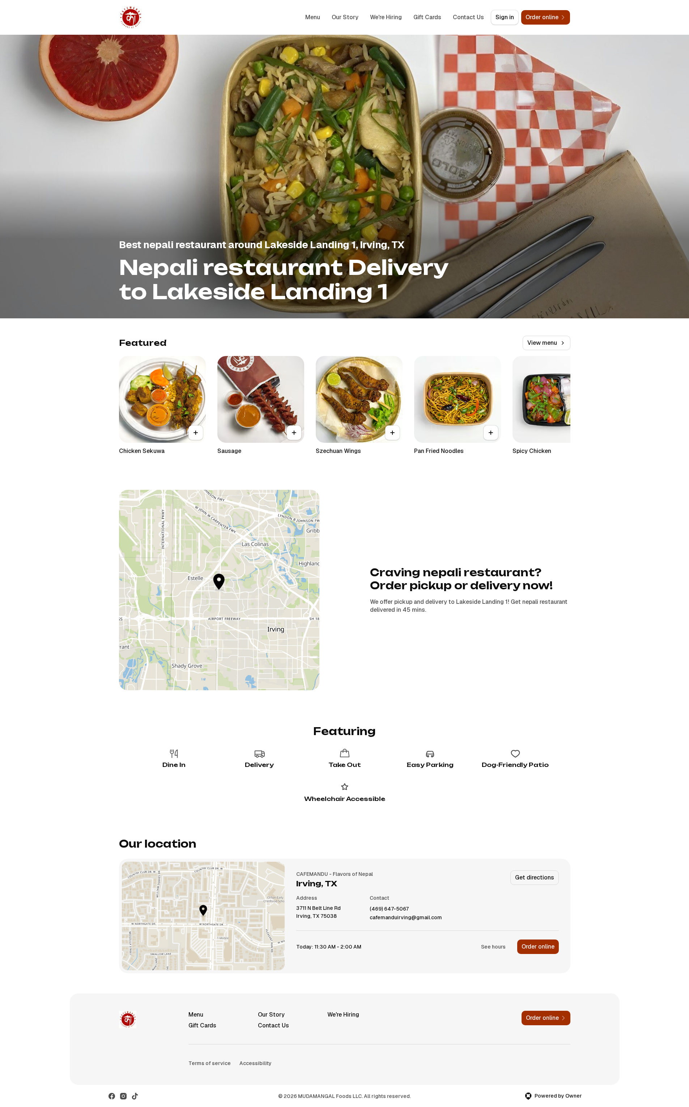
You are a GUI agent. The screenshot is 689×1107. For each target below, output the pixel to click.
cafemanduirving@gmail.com (406, 917)
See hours (493, 946)
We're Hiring (386, 17)
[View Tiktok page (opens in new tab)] (135, 1096)
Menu (312, 17)
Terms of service (209, 1063)
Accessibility (255, 1063)
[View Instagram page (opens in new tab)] (123, 1096)
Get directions (534, 877)
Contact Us (468, 17)
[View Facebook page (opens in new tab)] (111, 1096)
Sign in (505, 17)
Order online (538, 946)
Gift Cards (427, 17)
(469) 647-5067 (389, 908)
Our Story (345, 17)
